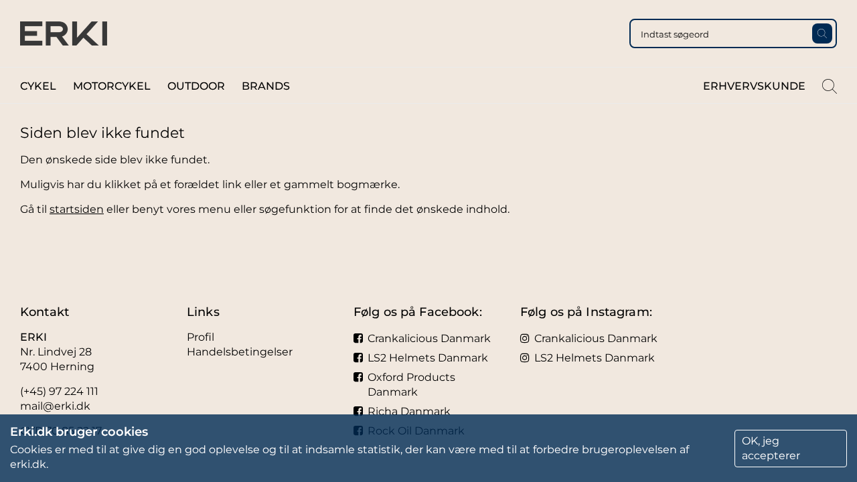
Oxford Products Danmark (411, 384)
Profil (200, 337)
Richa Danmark (409, 411)
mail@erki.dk (55, 406)
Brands (266, 86)
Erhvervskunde (754, 86)
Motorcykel (112, 86)
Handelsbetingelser (240, 351)
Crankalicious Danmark (429, 338)
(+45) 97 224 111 (59, 391)
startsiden (77, 209)
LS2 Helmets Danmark (428, 357)
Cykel (38, 86)
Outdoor (196, 86)
